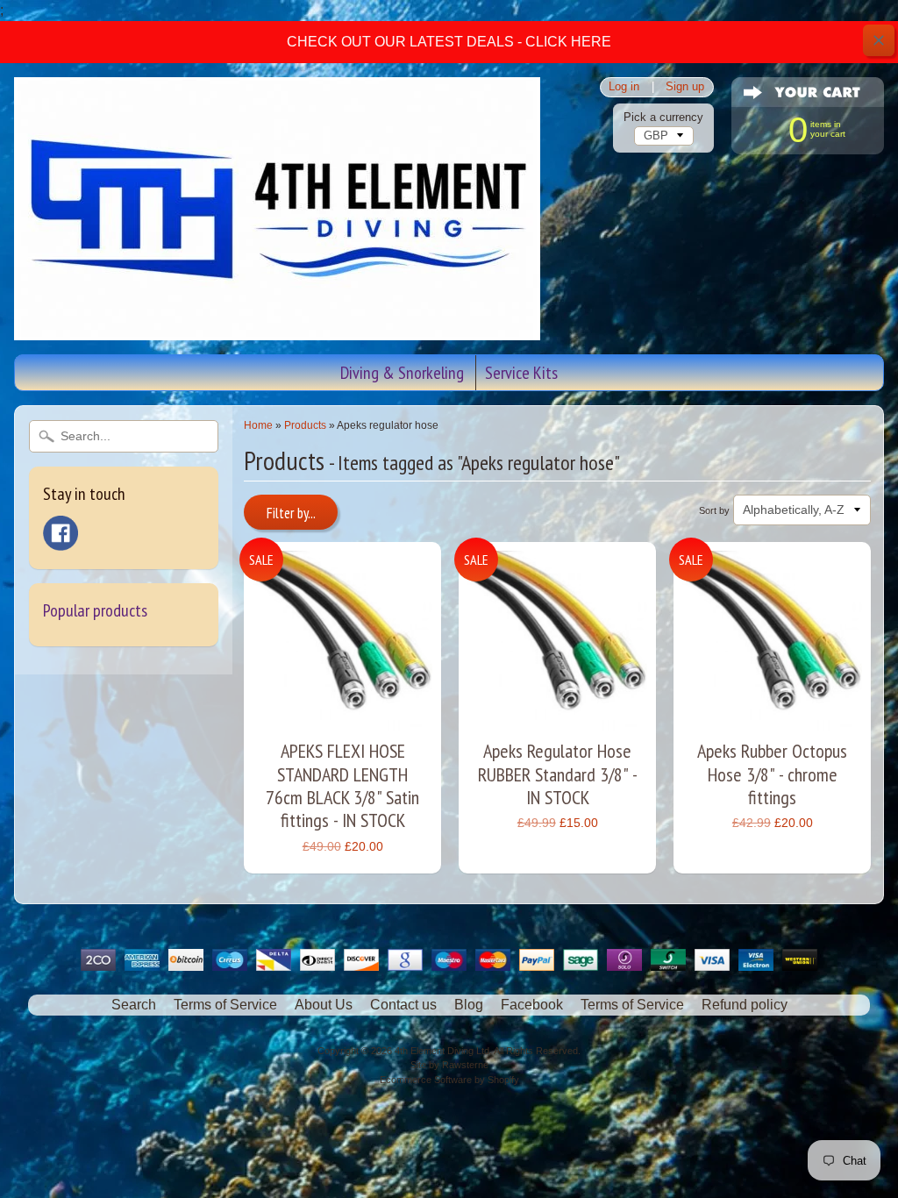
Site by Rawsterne (449, 1064)
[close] (878, 40)
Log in (624, 87)
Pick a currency (663, 117)
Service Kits (521, 372)
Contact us (403, 1004)
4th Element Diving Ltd (442, 1050)
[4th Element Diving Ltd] (277, 329)
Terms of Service (225, 1004)
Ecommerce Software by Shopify (449, 1079)
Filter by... (291, 513)
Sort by (714, 510)
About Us (324, 1004)
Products (305, 425)
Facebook (532, 1004)
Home (258, 425)
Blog (468, 1004)
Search (133, 1004)
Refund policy (745, 1004)
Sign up (685, 87)
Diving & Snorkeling (402, 372)
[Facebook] (60, 533)
